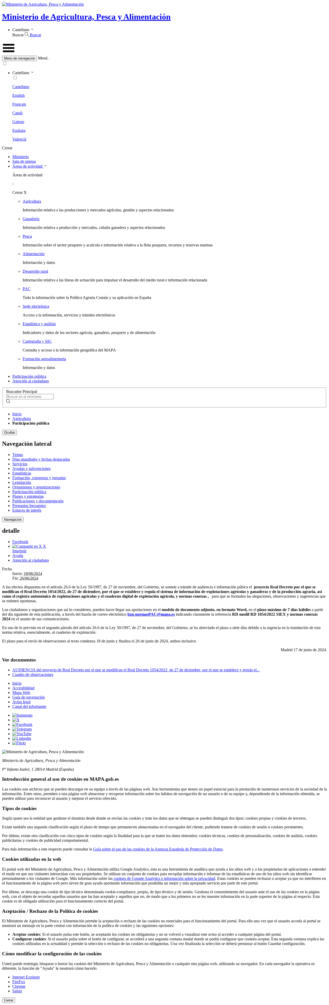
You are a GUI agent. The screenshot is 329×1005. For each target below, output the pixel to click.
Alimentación (33, 254)
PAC (27, 289)
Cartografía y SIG (37, 341)
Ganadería (31, 219)
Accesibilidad (23, 688)
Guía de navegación (28, 697)
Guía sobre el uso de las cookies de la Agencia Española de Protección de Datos (158, 849)
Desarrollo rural (35, 271)
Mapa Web (21, 692)
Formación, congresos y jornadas (39, 478)
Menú (43, 58)
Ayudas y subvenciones (31, 468)
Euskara (18, 130)
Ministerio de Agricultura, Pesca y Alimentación (86, 16)
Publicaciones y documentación (37, 501)
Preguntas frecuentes (29, 505)
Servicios (19, 464)
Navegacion (13, 519)
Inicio (17, 414)
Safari (17, 991)
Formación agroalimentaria (44, 359)
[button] (164, 58)
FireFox (18, 982)
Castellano (20, 86)
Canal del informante (29, 706)
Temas (17, 454)
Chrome (18, 986)
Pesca (27, 236)
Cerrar (8, 1000)
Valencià (19, 139)
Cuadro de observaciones (32, 674)
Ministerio (20, 156)
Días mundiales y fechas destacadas (41, 459)
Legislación (21, 482)
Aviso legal (21, 702)
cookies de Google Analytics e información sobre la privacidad (164, 878)
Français (19, 104)
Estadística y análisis (39, 324)
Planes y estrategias (28, 496)
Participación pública (29, 376)
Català (17, 113)
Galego (18, 121)
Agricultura (32, 201)
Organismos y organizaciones (36, 487)
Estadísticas (21, 473)
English (18, 95)
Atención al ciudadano (30, 381)
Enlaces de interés (26, 510)
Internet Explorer (26, 977)
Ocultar (9, 432)
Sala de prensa (24, 161)
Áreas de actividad (27, 166)
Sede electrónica (36, 306)
